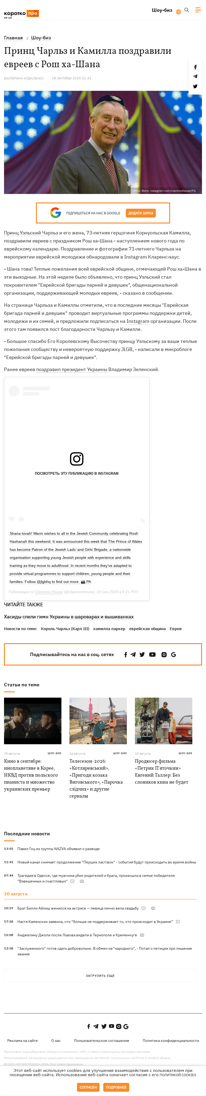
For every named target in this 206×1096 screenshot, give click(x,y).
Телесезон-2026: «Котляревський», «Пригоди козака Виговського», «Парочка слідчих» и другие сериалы (96, 779)
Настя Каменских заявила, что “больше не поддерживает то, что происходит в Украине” (95, 921)
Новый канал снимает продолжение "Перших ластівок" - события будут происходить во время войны (106, 862)
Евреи (176, 628)
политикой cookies (178, 1075)
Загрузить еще (100, 976)
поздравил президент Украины (71, 369)
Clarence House (49, 592)
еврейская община (147, 628)
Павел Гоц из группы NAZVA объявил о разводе (58, 848)
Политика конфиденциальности (171, 1040)
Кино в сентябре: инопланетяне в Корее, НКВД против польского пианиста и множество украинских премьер (31, 775)
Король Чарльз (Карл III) (65, 628)
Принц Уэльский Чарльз (31, 233)
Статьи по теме (21, 685)
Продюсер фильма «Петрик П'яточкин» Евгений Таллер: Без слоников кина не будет (161, 772)
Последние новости (27, 834)
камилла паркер (109, 628)
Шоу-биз (162, 10)
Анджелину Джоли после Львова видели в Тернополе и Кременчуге (77, 935)
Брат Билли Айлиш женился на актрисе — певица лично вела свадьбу (78, 908)
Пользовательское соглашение (101, 1040)
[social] (125, 654)
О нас (56, 1040)
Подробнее (116, 1087)
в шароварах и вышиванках (102, 617)
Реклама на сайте (22, 1040)
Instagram (138, 321)
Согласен (88, 1087)
